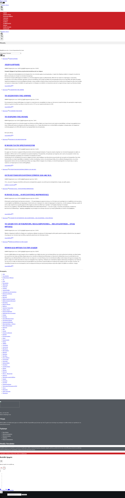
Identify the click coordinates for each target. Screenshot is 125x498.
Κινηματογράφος (6, 336)
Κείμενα (5, 25)
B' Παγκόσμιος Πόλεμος (8, 277)
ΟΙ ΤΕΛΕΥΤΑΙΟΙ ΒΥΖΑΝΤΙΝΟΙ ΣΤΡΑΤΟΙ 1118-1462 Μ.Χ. (28, 175)
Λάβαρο (4, 343)
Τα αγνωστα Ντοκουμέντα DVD (10, 386)
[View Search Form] (1, 7)
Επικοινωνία (6, 28)
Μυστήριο (5, 354)
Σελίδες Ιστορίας (7, 27)
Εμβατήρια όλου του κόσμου (9, 313)
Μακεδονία (5, 348)
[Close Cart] (1, 461)
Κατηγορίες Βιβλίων (8, 16)
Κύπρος (4, 341)
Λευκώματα (5, 345)
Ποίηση (4, 368)
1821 (4, 274)
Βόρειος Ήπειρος (6, 304)
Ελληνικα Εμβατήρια (7, 311)
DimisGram (24, 453)
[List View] (4, 56)
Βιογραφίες (5, 302)
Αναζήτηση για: (3, 494)
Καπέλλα (5, 334)
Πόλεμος (5, 370)
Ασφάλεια (5, 437)
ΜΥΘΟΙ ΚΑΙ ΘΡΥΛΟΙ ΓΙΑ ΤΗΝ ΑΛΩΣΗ (21, 248)
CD (3, 279)
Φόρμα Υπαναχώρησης (8, 439)
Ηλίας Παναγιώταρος (7, 325)
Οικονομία (5, 361)
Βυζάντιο (5, 306)
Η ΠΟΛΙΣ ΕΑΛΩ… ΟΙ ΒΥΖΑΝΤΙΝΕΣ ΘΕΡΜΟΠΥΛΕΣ (27, 195)
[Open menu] (1, 38)
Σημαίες (4, 379)
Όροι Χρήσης (6, 432)
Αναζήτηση (24, 494)
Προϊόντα (5, 375)
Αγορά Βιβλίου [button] (8, 86)
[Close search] (1, 492)
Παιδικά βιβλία (6, 363)
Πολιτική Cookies (7, 436)
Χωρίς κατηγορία (6, 391)
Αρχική (5, 12)
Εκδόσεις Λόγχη (7, 14)
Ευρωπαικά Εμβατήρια (8, 322)
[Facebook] (0, 3)
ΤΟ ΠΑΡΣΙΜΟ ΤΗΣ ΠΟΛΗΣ (16, 117)
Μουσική (5, 352)
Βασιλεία (5, 295)
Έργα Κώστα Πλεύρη (7, 320)
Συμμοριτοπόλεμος (7, 384)
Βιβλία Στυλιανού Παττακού (9, 300)
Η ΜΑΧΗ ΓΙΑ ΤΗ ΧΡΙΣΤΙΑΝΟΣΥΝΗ (20, 145)
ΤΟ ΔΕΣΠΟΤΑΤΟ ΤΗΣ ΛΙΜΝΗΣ (18, 96)
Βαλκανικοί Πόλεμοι (7, 293)
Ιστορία (4, 331)
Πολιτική (5, 372)
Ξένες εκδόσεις (6, 357)
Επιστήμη (5, 316)
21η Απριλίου (6, 276)
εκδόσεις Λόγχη (6, 309)
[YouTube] (4, 3)
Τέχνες (4, 388)
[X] (2, 3)
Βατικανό (5, 297)
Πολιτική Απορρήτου (7, 434)
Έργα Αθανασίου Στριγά (8, 318)
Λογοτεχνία (5, 347)
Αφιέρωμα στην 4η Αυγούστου (9, 292)
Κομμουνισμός (6, 340)
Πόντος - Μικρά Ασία (7, 373)
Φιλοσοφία (5, 389)
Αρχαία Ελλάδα (6, 290)
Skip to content (3, 1)
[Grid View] (1, 55)
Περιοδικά (5, 364)
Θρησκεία (5, 327)
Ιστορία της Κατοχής (7, 332)
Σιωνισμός (5, 380)
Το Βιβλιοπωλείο (7, 23)
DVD (4, 281)
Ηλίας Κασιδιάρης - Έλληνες (9, 324)
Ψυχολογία (5, 393)
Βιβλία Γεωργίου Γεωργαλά (9, 299)
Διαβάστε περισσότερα (10, 184)
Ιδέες (4, 329)
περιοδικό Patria (6, 366)
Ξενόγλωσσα (5, 359)
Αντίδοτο (5, 21)
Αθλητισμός (5, 284)
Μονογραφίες (6, 350)
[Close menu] (0, 471)
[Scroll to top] (1, 468)
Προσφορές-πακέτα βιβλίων (9, 377)
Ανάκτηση (5, 18)
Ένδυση (4, 315)
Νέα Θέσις (5, 20)
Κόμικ (4, 338)
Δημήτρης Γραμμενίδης (8, 308)
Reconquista (5, 283)
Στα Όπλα (5, 382)
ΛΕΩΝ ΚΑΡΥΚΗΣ (12, 65)
